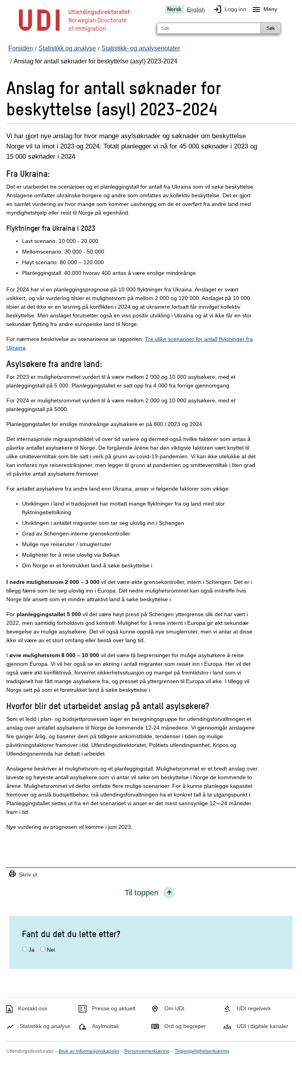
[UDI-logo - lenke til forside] (74, 31)
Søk (271, 28)
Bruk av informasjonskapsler (89, 1051)
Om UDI (174, 1008)
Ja (32, 950)
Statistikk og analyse (45, 1026)
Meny (264, 9)
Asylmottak (105, 1026)
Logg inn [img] (229, 9)
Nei (51, 950)
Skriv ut (22, 874)
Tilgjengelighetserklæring (202, 1051)
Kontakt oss (32, 1008)
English (196, 9)
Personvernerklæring (146, 1051)
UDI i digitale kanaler (262, 1026)
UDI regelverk (254, 1008)
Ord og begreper (185, 1026)
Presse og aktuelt (113, 1008)
